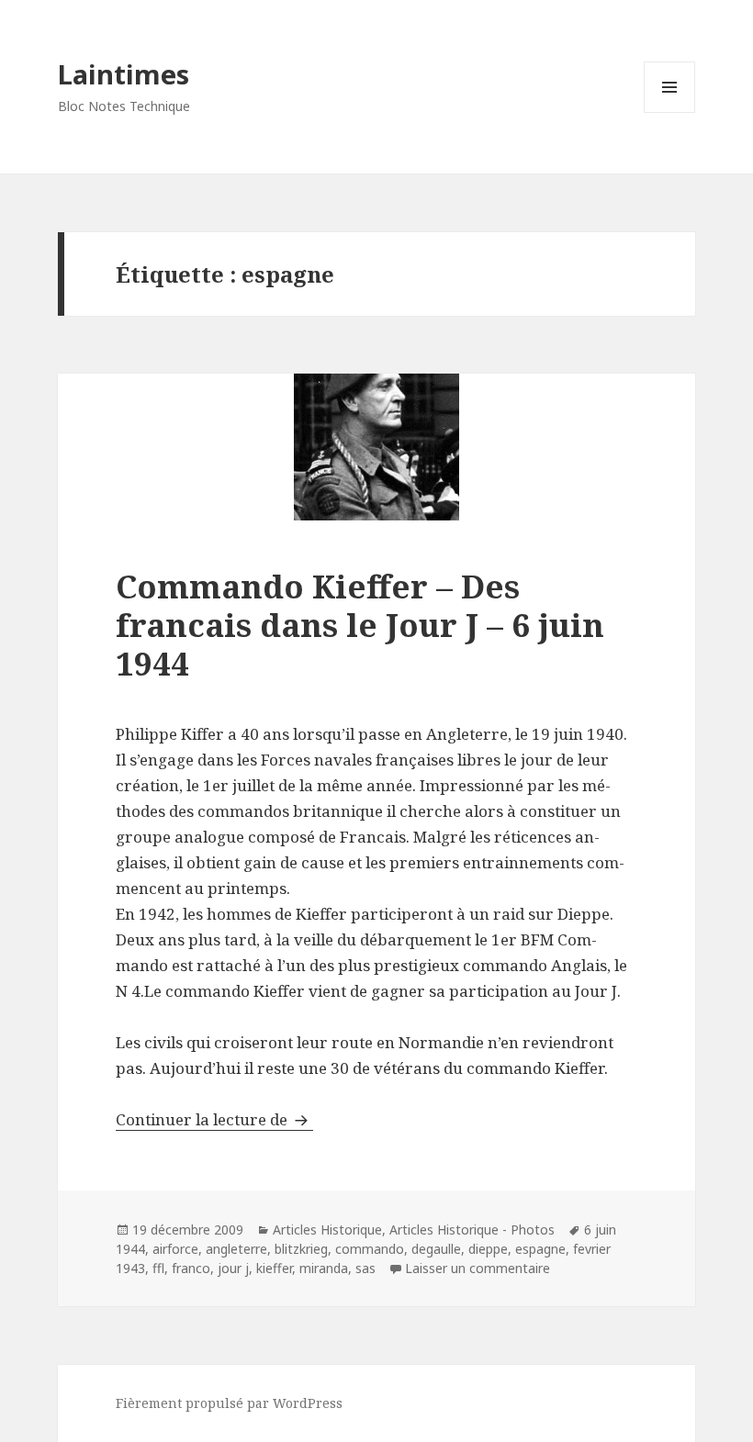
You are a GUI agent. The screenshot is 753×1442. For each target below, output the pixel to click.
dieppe (488, 1249)
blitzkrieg (301, 1249)
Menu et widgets (670, 112)
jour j (233, 1268)
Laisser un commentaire (477, 1268)
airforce (175, 1249)
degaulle (436, 1249)
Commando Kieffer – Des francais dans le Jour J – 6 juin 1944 (360, 625)
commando (369, 1249)
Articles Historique (327, 1229)
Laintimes (123, 74)
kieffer (274, 1268)
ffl (158, 1268)
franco (191, 1268)
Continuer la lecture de (214, 1119)
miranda (323, 1268)
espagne (540, 1249)
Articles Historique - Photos (472, 1229)
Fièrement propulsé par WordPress (229, 1403)
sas (365, 1268)
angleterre (236, 1249)
